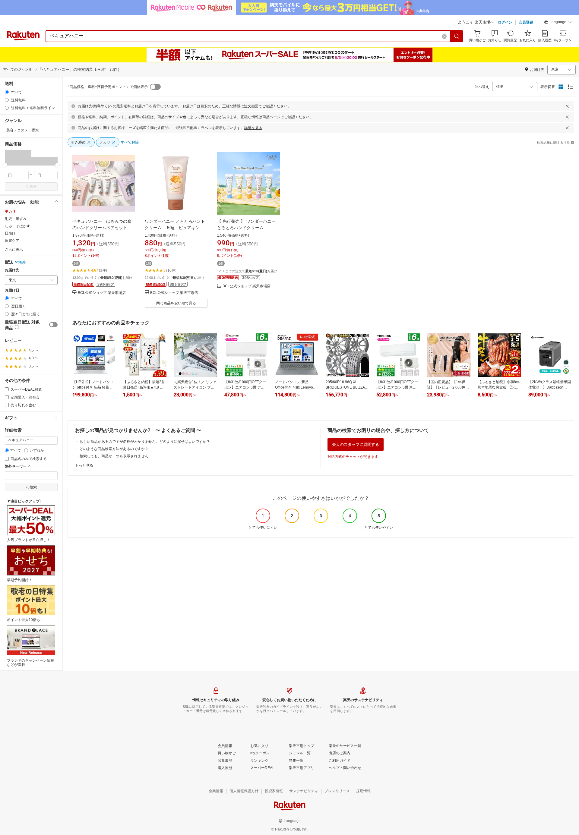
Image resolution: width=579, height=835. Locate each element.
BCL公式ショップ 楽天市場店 (102, 293)
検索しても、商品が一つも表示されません (114, 456)
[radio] (7, 92)
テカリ (10, 212)
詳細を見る (253, 128)
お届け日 (12, 290)
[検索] (457, 36)
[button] (558, 23)
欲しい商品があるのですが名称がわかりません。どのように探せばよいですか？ (145, 442)
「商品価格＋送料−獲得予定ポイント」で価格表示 (107, 87)
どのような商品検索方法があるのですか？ (114, 449)
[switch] (53, 324)
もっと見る (84, 465)
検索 (33, 186)
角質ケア (12, 240)
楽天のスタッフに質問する (355, 444)
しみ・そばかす (17, 226)
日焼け (10, 233)
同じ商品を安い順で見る (176, 303)
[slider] (5, 165)
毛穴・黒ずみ (16, 219)
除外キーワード (17, 466)
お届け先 (12, 270)
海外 (22, 262)
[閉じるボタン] (567, 106)
